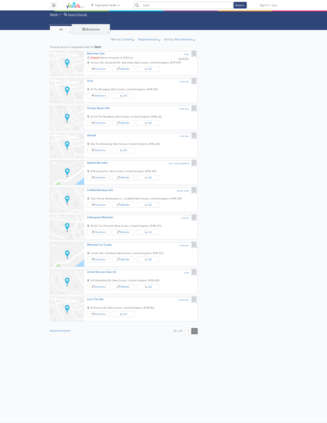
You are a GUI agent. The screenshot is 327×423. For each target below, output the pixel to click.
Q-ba (90, 81)
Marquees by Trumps (99, 245)
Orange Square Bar (98, 108)
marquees (184, 245)
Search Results (77, 14)
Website (124, 68)
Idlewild (91, 135)
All (65, 30)
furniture (185, 218)
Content (127, 40)
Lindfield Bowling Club (100, 190)
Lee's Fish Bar (95, 299)
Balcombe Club (96, 54)
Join (274, 5)
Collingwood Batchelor (100, 217)
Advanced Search (60, 331)
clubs (186, 54)
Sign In (264, 5)
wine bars (184, 81)
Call (150, 68)
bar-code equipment (179, 163)
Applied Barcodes (97, 163)
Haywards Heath (105, 5)
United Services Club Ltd (101, 272)
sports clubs (183, 190)
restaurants (183, 300)
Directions (100, 68)
